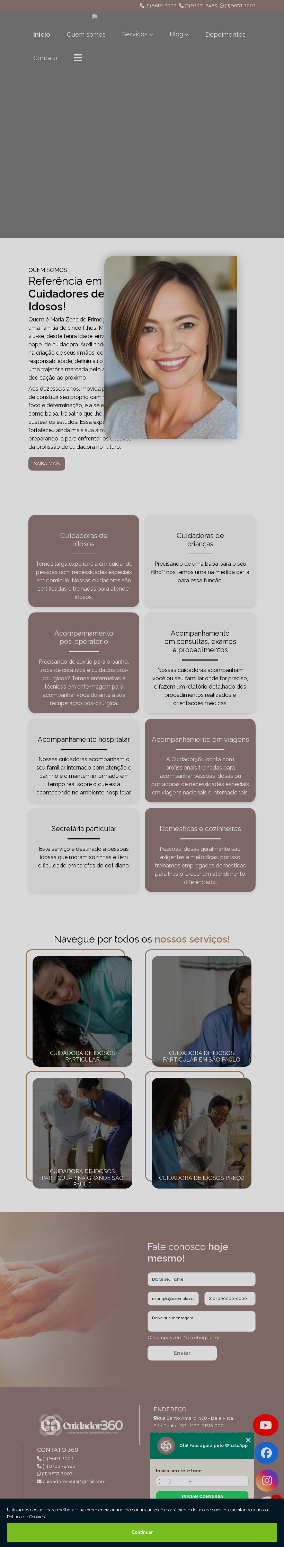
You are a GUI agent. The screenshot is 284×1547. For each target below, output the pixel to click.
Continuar (142, 1532)
